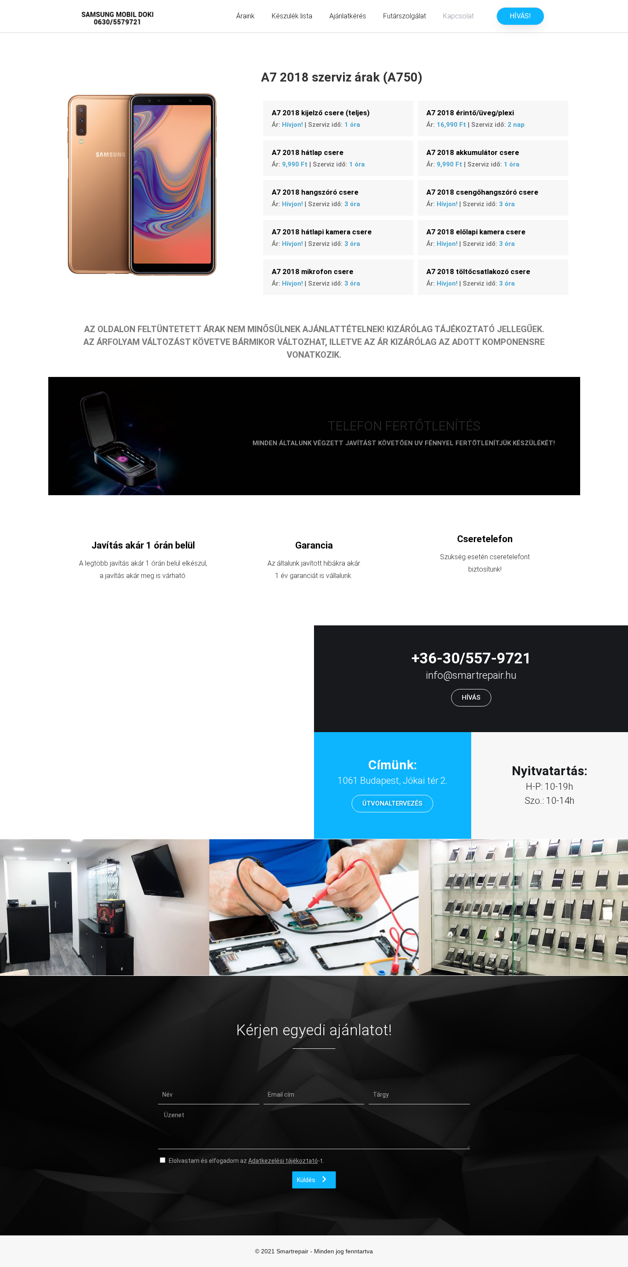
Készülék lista (292, 16)
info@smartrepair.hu (471, 675)
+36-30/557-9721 (471, 658)
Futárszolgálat (404, 16)
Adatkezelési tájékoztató (283, 1160)
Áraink (245, 16)
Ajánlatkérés (347, 16)
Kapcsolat (458, 16)
